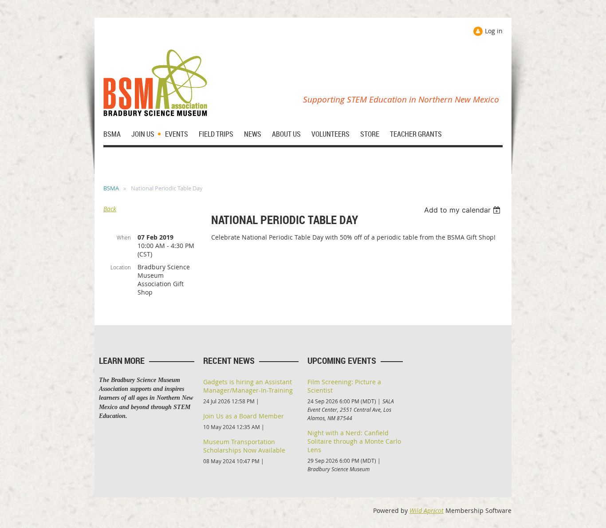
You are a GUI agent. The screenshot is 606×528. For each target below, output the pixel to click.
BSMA (111, 188)
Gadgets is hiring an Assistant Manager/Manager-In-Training (248, 386)
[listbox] (463, 210)
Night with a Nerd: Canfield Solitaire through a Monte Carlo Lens (354, 441)
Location (120, 267)
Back (109, 209)
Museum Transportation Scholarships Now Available (244, 445)
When (124, 237)
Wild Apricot (426, 510)
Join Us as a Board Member (243, 416)
